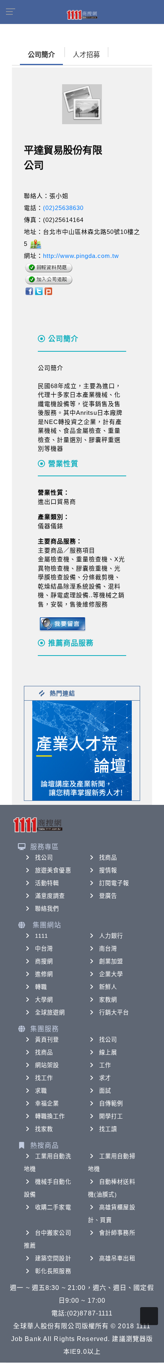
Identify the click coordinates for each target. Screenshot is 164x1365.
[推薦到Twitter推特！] (39, 290)
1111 (41, 936)
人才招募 (86, 55)
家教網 (108, 1000)
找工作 (44, 1078)
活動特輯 (47, 883)
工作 (105, 1065)
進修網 (44, 974)
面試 (105, 1091)
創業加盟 (111, 961)
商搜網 (44, 961)
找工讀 (108, 1129)
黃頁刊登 (47, 1039)
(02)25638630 (63, 207)
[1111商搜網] (82, 14)
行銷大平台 (114, 1012)
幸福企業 (47, 1103)
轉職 (41, 987)
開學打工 (111, 1116)
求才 (105, 1078)
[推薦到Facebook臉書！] (29, 290)
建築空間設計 (53, 1258)
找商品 (108, 857)
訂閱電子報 (114, 883)
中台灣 (44, 948)
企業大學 (111, 974)
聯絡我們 (47, 908)
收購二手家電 (53, 1207)
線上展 (108, 1052)
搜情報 (108, 870)
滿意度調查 (50, 896)
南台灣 (108, 948)
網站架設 (47, 1065)
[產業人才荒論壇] (82, 750)
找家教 (44, 1129)
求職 (41, 1091)
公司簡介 (41, 55)
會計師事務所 (117, 1233)
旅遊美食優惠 (53, 870)
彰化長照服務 (53, 1271)
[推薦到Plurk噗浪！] (48, 290)
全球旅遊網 (50, 1012)
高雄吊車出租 (117, 1258)
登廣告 (108, 896)
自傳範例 (111, 1103)
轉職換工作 (50, 1116)
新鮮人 (108, 987)
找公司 (44, 857)
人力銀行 (111, 936)
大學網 (44, 1000)
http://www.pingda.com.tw (81, 255)
